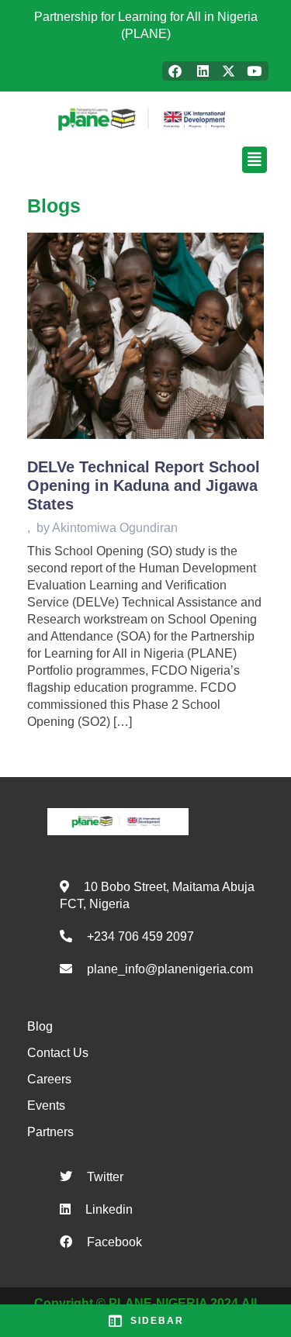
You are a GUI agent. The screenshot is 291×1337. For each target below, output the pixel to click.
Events (46, 1105)
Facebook (114, 1242)
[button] (145, 160)
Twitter (105, 1176)
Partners (50, 1131)
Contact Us (57, 1052)
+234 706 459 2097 (140, 936)
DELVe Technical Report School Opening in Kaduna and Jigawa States (143, 485)
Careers (49, 1079)
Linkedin (109, 1209)
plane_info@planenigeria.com (170, 969)
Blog (40, 1026)
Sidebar (157, 1320)
